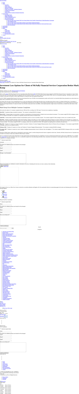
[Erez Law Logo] (1, 37)
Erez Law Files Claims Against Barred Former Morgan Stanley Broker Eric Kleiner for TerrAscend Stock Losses (29, 23)
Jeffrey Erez (7, 5)
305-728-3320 (3, 314)
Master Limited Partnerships (7, 266)
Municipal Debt (5, 269)
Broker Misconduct (8, 16)
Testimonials (4, 27)
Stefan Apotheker (8, 7)
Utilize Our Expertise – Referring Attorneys (13, 9)
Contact (3, 34)
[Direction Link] (7, 308)
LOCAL (3, 303)
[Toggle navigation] (0, 39)
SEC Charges (5, 287)
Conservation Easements (7, 241)
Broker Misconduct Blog (7, 234)
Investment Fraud (8, 14)
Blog (6, 29)
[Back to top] (2, 381)
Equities (4, 248)
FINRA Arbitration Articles (7, 253)
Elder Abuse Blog (5, 246)
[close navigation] (1, 39)
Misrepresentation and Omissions (18, 90)
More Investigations (11, 24)
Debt (3, 243)
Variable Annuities (6, 299)
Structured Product (6, 291)
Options (4, 274)
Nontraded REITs (5, 272)
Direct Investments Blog (7, 244)
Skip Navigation (3, 0)
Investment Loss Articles (7, 261)
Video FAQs (7, 31)
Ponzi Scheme (5, 278)
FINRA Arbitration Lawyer (10, 17)
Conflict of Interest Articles (7, 240)
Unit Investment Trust (6, 296)
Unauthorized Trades (6, 293)
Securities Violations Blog (7, 288)
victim (6, 94)
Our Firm (7, 4)
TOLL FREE (3, 305)
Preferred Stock (5, 279)
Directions (2, 316)
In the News (7, 11)
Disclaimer (4, 378)
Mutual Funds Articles (6, 270)
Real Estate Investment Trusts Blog (9, 283)
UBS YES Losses (5, 292)
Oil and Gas (4, 273)
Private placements (6, 280)
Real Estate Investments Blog (8, 285)
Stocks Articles (5, 290)
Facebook (2, 142)
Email (1, 150)
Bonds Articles (5, 232)
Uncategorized (5, 295)
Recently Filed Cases (6, 286)
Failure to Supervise (6, 252)
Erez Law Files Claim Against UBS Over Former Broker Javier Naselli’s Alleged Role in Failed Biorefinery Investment (30, 20)
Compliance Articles (6, 239)
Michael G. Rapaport (9, 8)
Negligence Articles (6, 271)
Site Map (4, 379)
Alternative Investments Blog (8, 231)
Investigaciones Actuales (10, 33)
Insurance (4, 260)
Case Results (4, 26)
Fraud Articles (5, 257)
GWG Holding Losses (11, 21)
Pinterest (5, 197)
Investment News (5, 262)
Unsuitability (4, 297)
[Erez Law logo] (3, 43)
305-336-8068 (14, 42)
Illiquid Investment (6, 259)
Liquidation (4, 264)
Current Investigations (9, 19)
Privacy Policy (5, 377)
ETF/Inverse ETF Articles (7, 249)
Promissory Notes (5, 281)
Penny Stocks (5, 277)
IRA (3, 263)
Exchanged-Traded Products (8, 251)
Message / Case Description (5, 152)
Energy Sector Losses (6, 247)
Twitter (5, 195)
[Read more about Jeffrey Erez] (9, 185)
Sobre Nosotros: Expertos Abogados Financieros (14, 12)
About (3, 3)
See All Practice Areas (9, 18)
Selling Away (5, 289)
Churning (4, 237)
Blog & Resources (6, 367)
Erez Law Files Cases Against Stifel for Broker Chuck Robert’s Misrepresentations (23, 22)
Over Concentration (6, 276)
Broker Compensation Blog (7, 233)
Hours (6, 316)
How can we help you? (5, 214)
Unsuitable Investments (7, 298)
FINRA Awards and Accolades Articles (10, 254)
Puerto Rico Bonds (6, 282)
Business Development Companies (9, 236)
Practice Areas (5, 13)
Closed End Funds (6, 238)
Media (3, 28)
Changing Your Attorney (10, 10)
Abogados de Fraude (6, 32)
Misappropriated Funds (6, 267)
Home (3, 2)
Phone (1, 148)
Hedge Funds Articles (6, 258)
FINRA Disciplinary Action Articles (9, 256)
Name (1, 145)
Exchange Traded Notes (7, 250)
